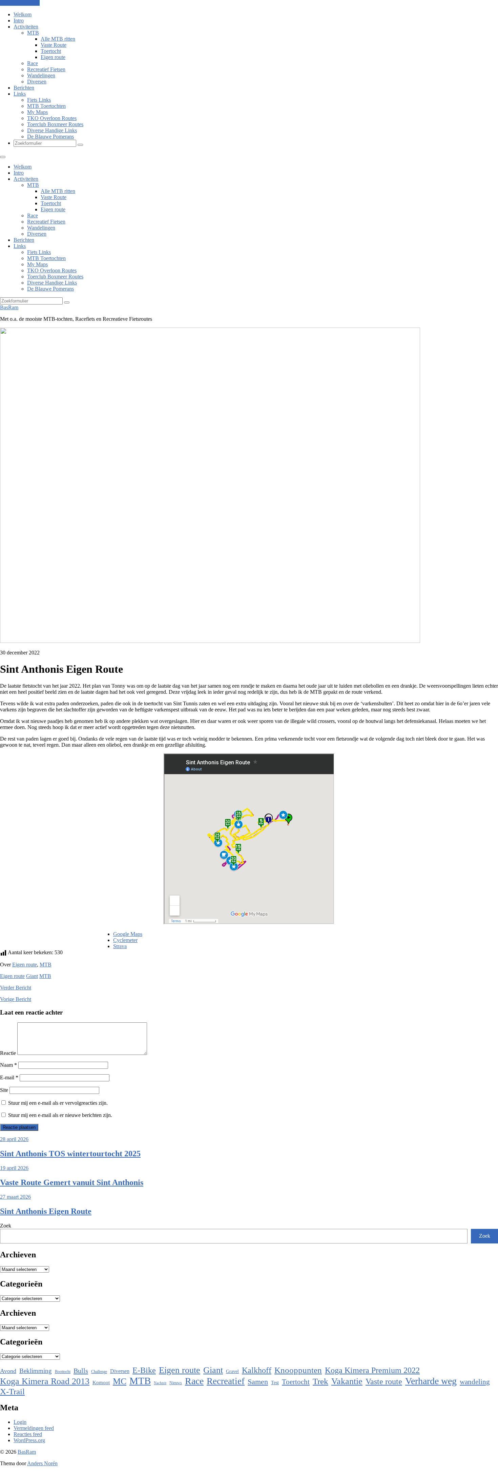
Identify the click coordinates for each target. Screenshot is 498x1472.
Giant (32, 976)
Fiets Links (39, 100)
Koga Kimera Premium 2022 (372, 1370)
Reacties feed (28, 1434)
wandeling (475, 1382)
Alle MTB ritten (58, 39)
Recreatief (226, 1381)
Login (20, 1422)
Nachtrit (160, 1383)
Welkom (23, 14)
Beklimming (35, 1370)
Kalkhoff (256, 1370)
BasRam (9, 307)
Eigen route (53, 57)
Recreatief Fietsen (46, 69)
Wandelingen (41, 75)
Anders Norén (42, 1463)
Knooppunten (298, 1370)
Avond (8, 1371)
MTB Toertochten (46, 106)
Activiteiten (26, 27)
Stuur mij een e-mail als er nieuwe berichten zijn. (60, 1115)
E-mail (9, 1077)
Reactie (8, 1053)
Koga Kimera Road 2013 (44, 1381)
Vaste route (384, 1381)
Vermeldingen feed (34, 1428)
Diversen (36, 81)
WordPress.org (29, 1440)
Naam (8, 1065)
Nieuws (175, 1382)
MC (119, 1381)
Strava (120, 946)
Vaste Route (53, 45)
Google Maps (127, 934)
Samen (258, 1381)
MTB (33, 33)
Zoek (5, 1226)
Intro (19, 20)
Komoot (101, 1382)
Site (4, 1090)
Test (275, 1382)
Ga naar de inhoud (20, 3)
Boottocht (62, 1371)
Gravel (232, 1371)
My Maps (37, 112)
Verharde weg (431, 1381)
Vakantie (346, 1381)
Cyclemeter (125, 940)
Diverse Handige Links (52, 130)
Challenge (99, 1371)
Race (32, 63)
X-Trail (12, 1391)
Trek (320, 1381)
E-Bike (144, 1370)
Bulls (81, 1370)
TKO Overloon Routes (52, 118)
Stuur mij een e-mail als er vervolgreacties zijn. (58, 1103)
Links (20, 94)
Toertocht (51, 51)
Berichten (24, 88)
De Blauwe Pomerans (50, 136)
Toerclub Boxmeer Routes (55, 124)
